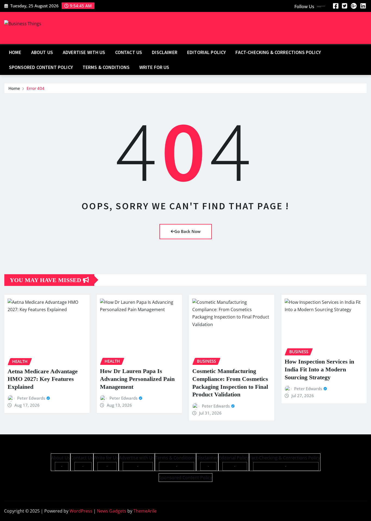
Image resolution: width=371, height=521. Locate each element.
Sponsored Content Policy (41, 67)
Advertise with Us (84, 52)
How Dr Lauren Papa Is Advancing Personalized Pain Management (137, 379)
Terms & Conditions (106, 67)
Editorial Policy (206, 52)
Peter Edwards (31, 398)
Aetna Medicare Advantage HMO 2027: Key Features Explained (43, 379)
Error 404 (36, 88)
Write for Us (154, 67)
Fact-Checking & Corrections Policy (277, 52)
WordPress (81, 511)
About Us (42, 52)
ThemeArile (145, 511)
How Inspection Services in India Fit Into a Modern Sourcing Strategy (319, 369)
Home (15, 52)
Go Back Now (187, 231)
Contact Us (128, 52)
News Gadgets (111, 511)
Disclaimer (164, 52)
